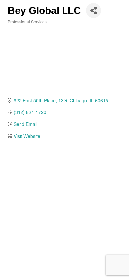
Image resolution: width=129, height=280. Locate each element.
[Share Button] (93, 10)
